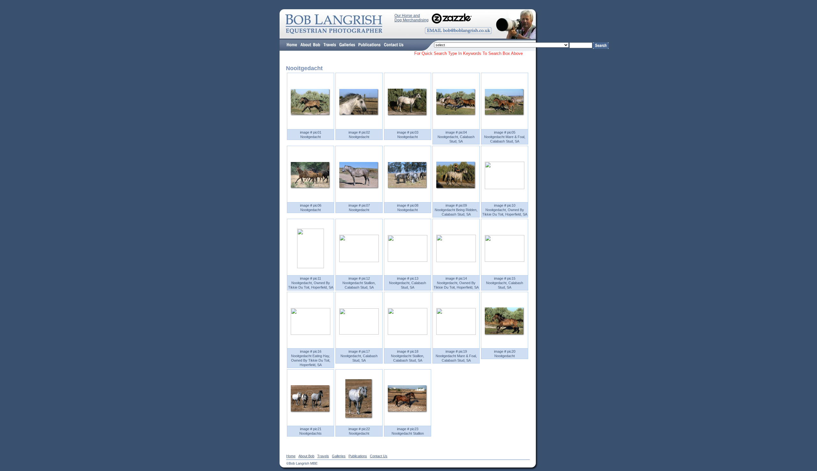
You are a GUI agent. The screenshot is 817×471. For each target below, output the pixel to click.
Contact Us (378, 456)
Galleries (339, 456)
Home (291, 456)
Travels (323, 456)
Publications (358, 456)
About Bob (306, 456)
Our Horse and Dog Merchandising (411, 17)
